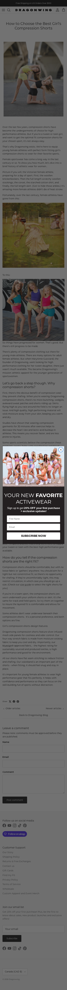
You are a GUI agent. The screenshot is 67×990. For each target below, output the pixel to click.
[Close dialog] (60, 449)
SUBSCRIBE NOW (33, 536)
